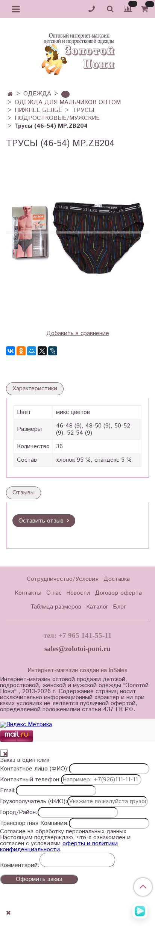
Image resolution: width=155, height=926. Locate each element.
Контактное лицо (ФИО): (34, 769)
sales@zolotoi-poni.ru (77, 649)
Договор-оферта (118, 593)
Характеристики (34, 388)
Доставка (116, 579)
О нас (54, 593)
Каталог (97, 607)
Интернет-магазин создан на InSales (77, 671)
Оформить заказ (39, 879)
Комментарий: (20, 866)
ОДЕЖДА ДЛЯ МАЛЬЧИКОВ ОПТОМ (68, 102)
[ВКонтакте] (10, 350)
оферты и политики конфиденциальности (59, 846)
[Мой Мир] (31, 350)
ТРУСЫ (83, 110)
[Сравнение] (128, 9)
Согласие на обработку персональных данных (63, 832)
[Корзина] (146, 9)
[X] (42, 350)
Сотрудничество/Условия (63, 579)
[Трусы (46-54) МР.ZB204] (77, 234)
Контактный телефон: (30, 780)
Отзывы (23, 492)
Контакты (28, 593)
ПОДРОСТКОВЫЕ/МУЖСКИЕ (57, 118)
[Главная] (10, 94)
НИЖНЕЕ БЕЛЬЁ (38, 110)
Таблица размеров (55, 607)
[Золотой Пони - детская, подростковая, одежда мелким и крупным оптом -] (77, 52)
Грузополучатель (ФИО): (33, 802)
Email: (8, 791)
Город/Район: (19, 813)
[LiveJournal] (52, 350)
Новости (78, 593)
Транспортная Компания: (34, 823)
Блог (119, 607)
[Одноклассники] (21, 350)
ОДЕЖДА (37, 93)
